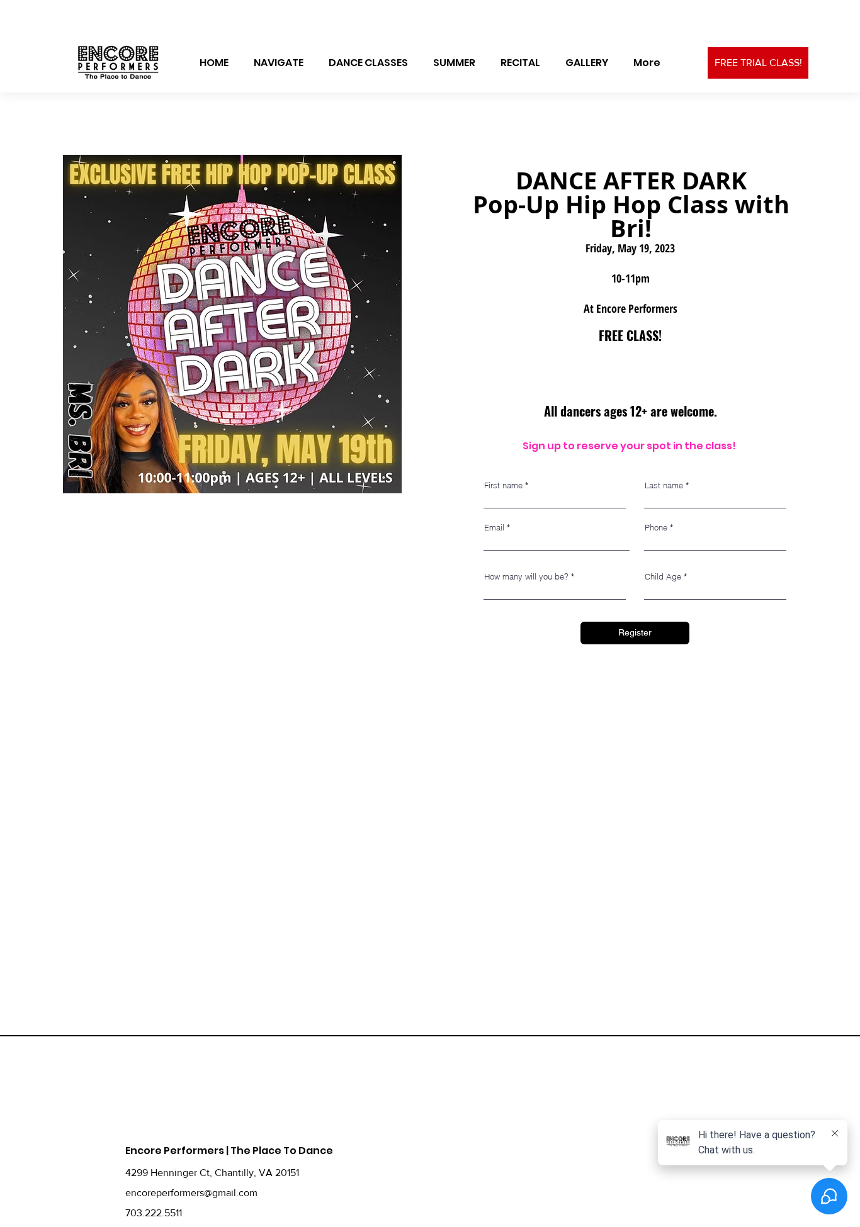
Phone (656, 528)
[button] (278, 63)
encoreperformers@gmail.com (191, 1192)
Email (494, 528)
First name (503, 485)
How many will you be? (526, 577)
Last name (664, 485)
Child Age (663, 577)
